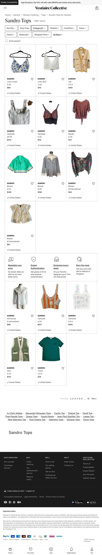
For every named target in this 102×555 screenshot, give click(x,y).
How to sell (49, 461)
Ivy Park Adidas (14, 413)
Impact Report (89, 471)
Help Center (69, 461)
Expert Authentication (38, 267)
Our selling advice (49, 466)
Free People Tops (14, 416)
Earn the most (82, 265)
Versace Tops (73, 419)
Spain (41, 539)
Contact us (68, 465)
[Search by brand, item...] (5, 8)
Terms (41, 497)
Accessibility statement (13, 497)
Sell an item (50, 471)
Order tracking (29, 463)
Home (7, 14)
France (5, 539)
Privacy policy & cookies (55, 497)
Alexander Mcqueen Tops (38, 413)
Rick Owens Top (37, 419)
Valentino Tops (56, 419)
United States (25, 539)
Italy (46, 539)
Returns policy (29, 478)
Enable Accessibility (9, 2)
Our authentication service (32, 471)
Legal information (30, 497)
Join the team (88, 474)
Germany (35, 539)
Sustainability (88, 467)
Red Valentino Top (17, 419)
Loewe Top (88, 416)
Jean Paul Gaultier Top (68, 416)
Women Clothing (31, 14)
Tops (43, 14)
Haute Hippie (47, 416)
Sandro (16, 14)
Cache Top (59, 413)
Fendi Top (87, 413)
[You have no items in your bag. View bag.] (97, 8)
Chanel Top (73, 413)
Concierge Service (8, 466)
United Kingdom (14, 539)
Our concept (9, 461)
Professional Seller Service (51, 476)
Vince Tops (88, 419)
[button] (97, 8)
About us (86, 463)
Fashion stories (89, 478)
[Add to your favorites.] (32, 79)
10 (88, 398)
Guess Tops (32, 416)
